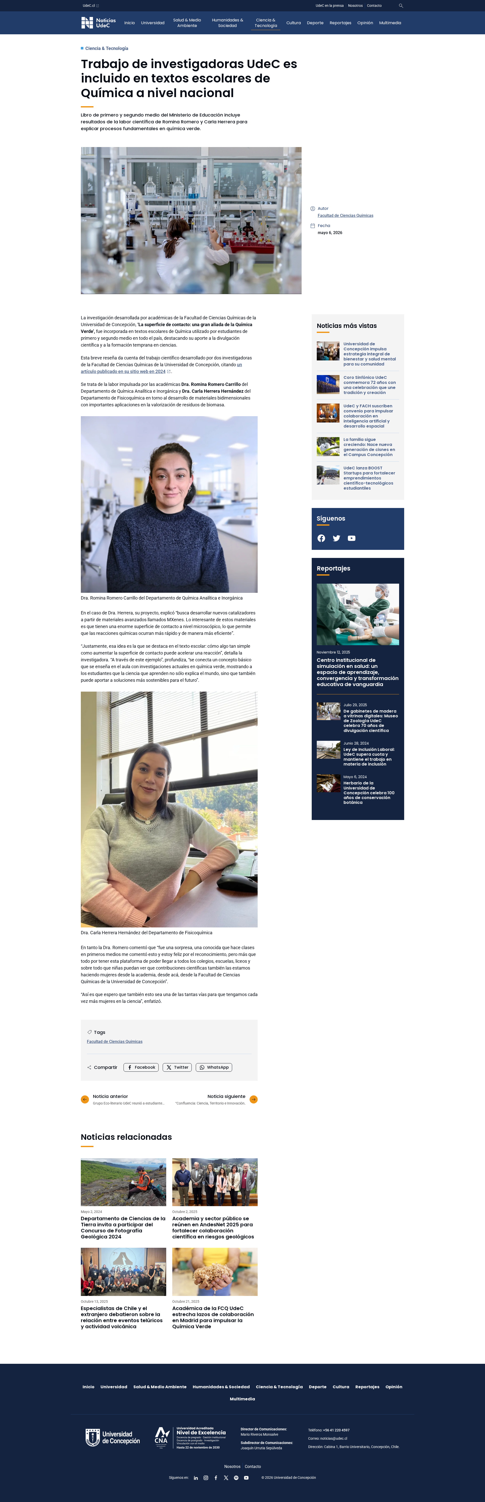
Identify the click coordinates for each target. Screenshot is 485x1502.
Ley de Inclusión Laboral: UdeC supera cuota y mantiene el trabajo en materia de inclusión (369, 757)
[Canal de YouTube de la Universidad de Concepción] (246, 1478)
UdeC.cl (89, 6)
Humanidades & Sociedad (227, 23)
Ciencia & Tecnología (266, 23)
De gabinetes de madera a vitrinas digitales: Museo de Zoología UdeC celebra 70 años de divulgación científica (371, 721)
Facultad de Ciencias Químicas (345, 215)
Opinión (365, 23)
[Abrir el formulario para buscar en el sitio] (401, 6)
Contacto (374, 6)
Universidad (152, 23)
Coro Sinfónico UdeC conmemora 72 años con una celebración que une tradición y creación (370, 385)
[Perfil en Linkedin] (196, 1478)
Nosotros (355, 6)
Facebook (145, 1067)
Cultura (293, 23)
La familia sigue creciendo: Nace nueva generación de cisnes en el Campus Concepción (369, 447)
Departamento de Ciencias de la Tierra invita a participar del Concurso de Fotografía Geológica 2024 (123, 1227)
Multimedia (390, 23)
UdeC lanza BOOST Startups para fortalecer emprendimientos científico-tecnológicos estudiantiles (369, 478)
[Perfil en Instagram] (206, 1478)
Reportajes (340, 23)
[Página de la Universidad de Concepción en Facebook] (216, 1478)
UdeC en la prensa (330, 6)
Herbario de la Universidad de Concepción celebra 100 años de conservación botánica (369, 793)
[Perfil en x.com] (226, 1478)
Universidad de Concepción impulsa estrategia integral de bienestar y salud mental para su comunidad (370, 354)
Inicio (129, 23)
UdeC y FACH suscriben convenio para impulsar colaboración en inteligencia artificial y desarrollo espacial (368, 416)
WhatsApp (218, 1067)
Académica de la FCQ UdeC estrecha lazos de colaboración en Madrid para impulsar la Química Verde (213, 1317)
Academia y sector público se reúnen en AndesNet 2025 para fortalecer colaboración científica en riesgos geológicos (213, 1227)
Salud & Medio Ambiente (187, 23)
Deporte (315, 23)
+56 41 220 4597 (336, 1430)
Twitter (181, 1067)
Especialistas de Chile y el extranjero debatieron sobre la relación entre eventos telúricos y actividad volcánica (122, 1317)
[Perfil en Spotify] (236, 1478)
